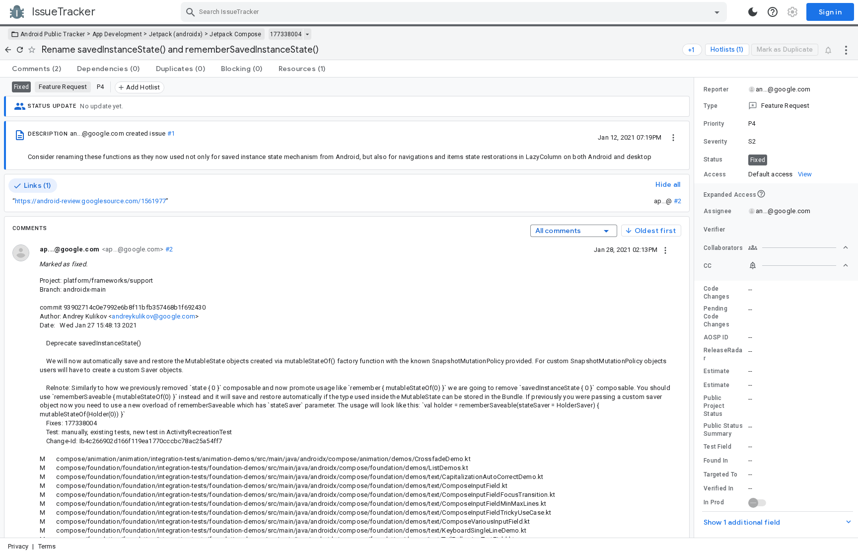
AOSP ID (716, 337)
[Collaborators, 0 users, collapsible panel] (798, 247)
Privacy (18, 546)
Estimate (716, 371)
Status (713, 159)
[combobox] (455, 12)
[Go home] (8, 50)
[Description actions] (673, 137)
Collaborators (723, 247)
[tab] (36, 68)
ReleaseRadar (723, 354)
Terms (47, 546)
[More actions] (846, 50)
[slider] (696, 308)
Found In (716, 460)
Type (710, 105)
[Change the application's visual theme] (753, 12)
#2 (677, 201)
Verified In (718, 488)
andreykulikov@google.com (153, 316)
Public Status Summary (723, 429)
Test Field (717, 446)
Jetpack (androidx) (176, 34)
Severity (715, 141)
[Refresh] (20, 50)
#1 (171, 133)
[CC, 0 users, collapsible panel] (798, 265)
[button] (776, 106)
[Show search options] (717, 12)
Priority (714, 123)
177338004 (285, 34)
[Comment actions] (665, 249)
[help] (773, 12)
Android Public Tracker (52, 34)
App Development (117, 34)
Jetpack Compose (236, 34)
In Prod (714, 502)
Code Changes (716, 292)
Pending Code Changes (716, 316)
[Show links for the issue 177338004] (307, 34)
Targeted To (720, 474)
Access (715, 174)
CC (708, 265)
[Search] (191, 12)
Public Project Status (714, 406)
